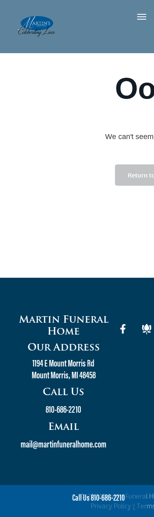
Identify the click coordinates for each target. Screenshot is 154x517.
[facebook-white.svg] (123, 334)
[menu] (141, 17)
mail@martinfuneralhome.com (63, 445)
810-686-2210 (63, 410)
